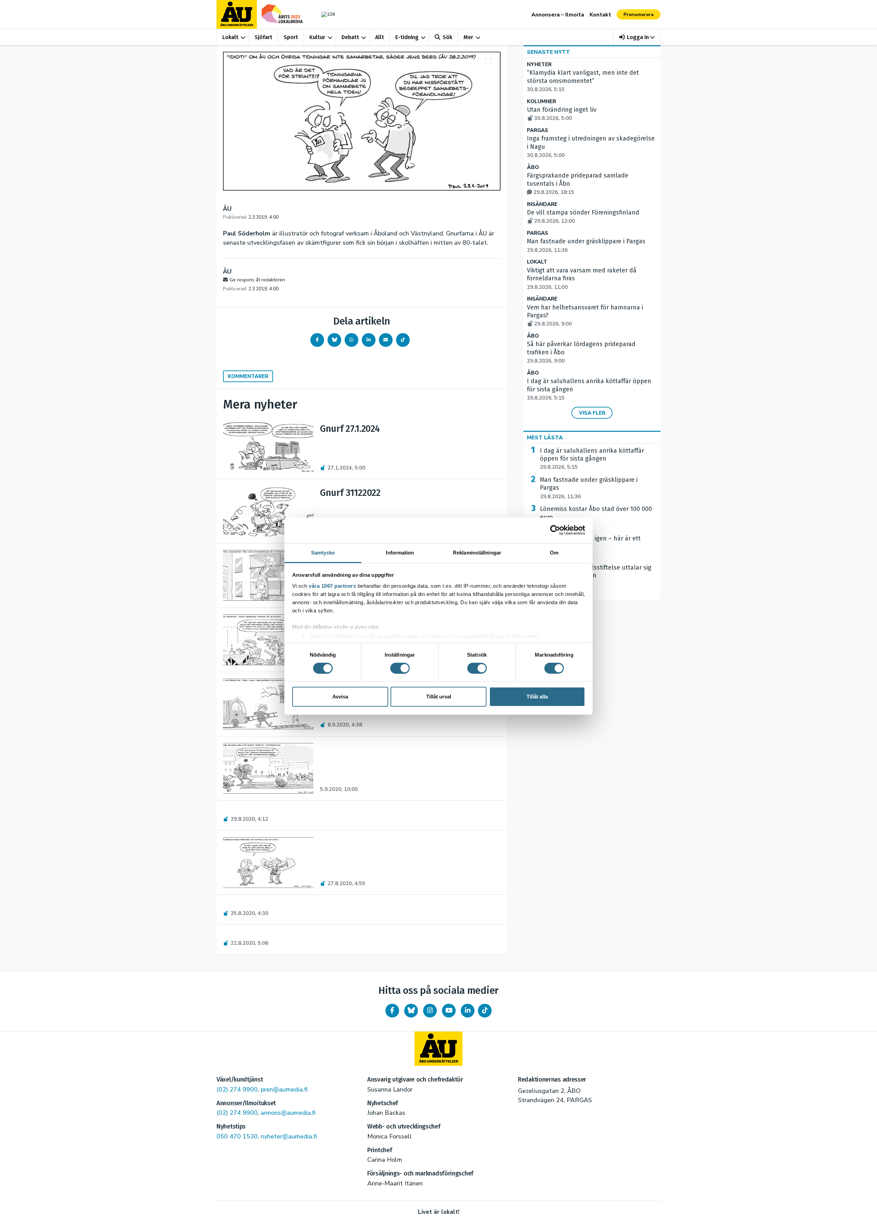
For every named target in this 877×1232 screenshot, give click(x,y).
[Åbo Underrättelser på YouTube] (449, 1010)
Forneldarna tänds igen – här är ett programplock (590, 547)
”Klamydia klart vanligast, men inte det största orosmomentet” (583, 81)
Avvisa (340, 696)
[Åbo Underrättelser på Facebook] (392, 1010)
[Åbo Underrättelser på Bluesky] (411, 1010)
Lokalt (230, 37)
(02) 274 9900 (237, 1089)
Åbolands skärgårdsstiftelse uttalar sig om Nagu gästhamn (595, 576)
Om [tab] (554, 552)
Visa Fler (592, 413)
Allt (379, 37)
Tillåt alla (537, 696)
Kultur (317, 37)
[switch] (400, 668)
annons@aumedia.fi (288, 1113)
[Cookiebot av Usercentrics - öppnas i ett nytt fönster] (555, 530)
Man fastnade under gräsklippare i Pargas (589, 488)
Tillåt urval (438, 696)
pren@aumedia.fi (284, 1089)
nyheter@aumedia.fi (289, 1136)
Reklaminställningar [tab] (477, 552)
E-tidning (407, 37)
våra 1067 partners (332, 585)
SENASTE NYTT (548, 52)
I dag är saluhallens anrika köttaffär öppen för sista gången (592, 459)
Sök (447, 37)
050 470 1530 (237, 1136)
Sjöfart (263, 37)
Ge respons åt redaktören (257, 280)
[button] (637, 37)
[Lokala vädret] (324, 14)
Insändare (542, 204)
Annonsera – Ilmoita (557, 15)
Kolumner (541, 101)
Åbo (533, 167)
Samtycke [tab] (323, 552)
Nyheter (539, 64)
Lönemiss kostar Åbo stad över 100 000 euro (596, 517)
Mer (468, 37)
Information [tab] (400, 552)
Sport (291, 37)
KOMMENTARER (248, 376)
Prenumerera (638, 14)
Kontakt (600, 15)
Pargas (537, 130)
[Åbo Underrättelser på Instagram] (430, 1010)
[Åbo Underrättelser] (438, 1049)
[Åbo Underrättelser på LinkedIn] (467, 1010)
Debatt (350, 37)
